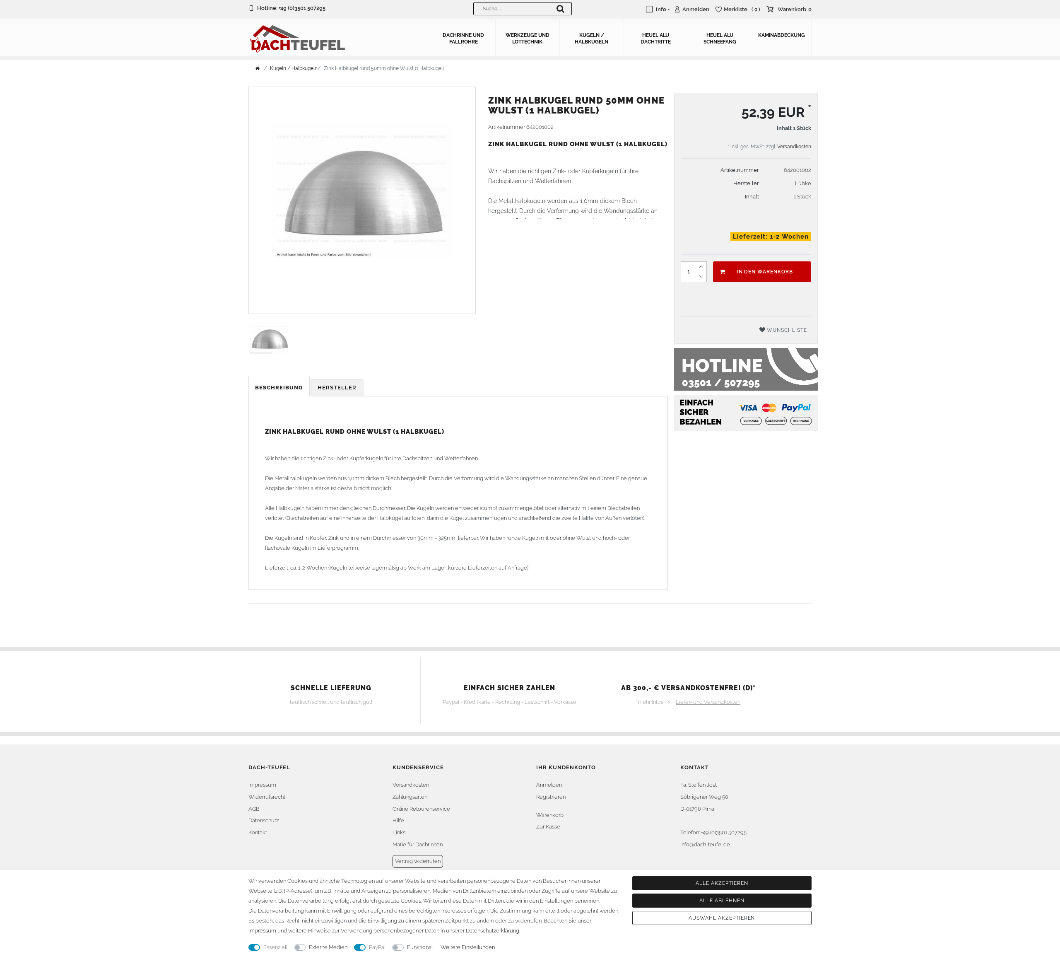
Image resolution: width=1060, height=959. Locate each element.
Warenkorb (550, 815)
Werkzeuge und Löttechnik (527, 38)
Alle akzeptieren (722, 883)
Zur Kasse (548, 827)
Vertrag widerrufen (418, 861)
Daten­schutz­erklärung (492, 931)
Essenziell (275, 947)
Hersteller (337, 387)
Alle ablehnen (721, 900)
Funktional (420, 947)
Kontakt (257, 832)
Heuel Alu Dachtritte (656, 38)
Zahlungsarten (410, 797)
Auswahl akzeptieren (722, 918)
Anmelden (549, 785)
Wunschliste (786, 330)
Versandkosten (794, 147)
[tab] (279, 387)
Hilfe (398, 820)
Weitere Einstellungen (468, 947)
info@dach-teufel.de (705, 844)
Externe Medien (328, 947)
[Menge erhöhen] (701, 267)
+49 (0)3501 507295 (302, 8)
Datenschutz (263, 820)
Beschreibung (279, 387)
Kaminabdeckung (781, 35)
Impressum (262, 785)
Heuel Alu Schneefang (719, 38)
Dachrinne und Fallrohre (463, 38)
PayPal (377, 947)
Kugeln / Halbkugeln (591, 38)
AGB (254, 809)
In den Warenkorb (765, 272)
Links (399, 832)
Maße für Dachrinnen (418, 844)
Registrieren (551, 797)
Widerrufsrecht (266, 797)
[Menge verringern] (701, 277)
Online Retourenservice (421, 809)
